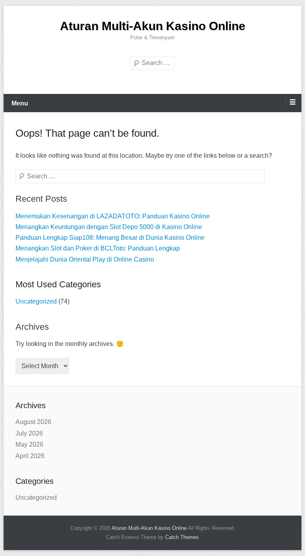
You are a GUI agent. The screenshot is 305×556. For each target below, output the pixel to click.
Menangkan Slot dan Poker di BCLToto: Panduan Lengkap (97, 248)
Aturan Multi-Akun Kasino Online (152, 25)
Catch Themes (182, 537)
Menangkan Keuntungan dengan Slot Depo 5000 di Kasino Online (108, 227)
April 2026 (29, 456)
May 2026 (29, 444)
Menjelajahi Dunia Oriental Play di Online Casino (84, 259)
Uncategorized (36, 301)
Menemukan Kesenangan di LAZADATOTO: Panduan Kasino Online (112, 216)
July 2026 (29, 433)
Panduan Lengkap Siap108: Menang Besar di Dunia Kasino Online (110, 237)
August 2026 (33, 421)
